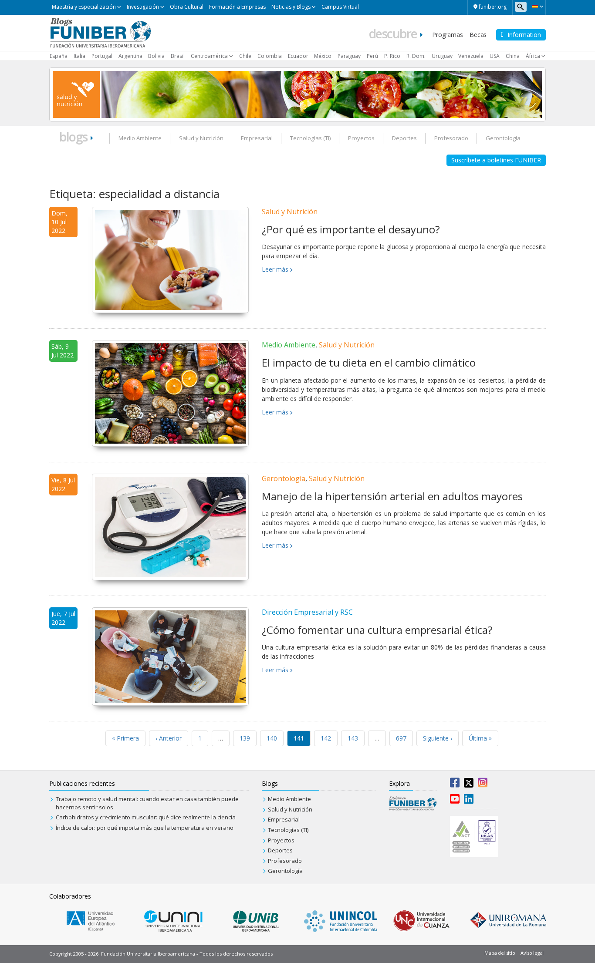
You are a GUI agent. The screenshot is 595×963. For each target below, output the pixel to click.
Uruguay (442, 56)
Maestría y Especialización (84, 6)
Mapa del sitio (499, 953)
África (533, 56)
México (322, 56)
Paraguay (349, 56)
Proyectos (361, 138)
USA (495, 56)
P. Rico (392, 56)
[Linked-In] (468, 801)
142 (326, 738)
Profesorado (451, 138)
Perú (372, 56)
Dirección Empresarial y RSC (307, 612)
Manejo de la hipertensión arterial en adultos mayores (392, 496)
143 (353, 738)
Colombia (269, 56)
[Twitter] (468, 784)
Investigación (143, 6)
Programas (447, 34)
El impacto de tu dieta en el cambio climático (369, 362)
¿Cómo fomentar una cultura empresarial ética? (377, 630)
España (59, 56)
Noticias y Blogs (291, 6)
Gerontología (503, 138)
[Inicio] (100, 32)
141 (299, 738)
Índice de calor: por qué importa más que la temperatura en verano (144, 828)
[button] (537, 6)
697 (401, 738)
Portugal (101, 56)
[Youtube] (455, 801)
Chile (245, 56)
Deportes (404, 138)
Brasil (178, 56)
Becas (478, 34)
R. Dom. (416, 56)
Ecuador (298, 56)
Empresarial (257, 138)
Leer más (275, 269)
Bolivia (156, 56)
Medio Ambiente (140, 138)
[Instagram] (482, 784)
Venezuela (470, 56)
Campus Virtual (340, 6)
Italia (79, 56)
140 (272, 738)
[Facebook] (455, 784)
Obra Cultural (186, 6)
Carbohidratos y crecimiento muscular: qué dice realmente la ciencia (146, 817)
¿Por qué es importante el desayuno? (351, 229)
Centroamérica (209, 56)
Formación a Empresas (237, 6)
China (513, 56)
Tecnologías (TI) (310, 138)
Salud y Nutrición (201, 138)
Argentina (130, 56)
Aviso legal (532, 953)
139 (245, 738)
